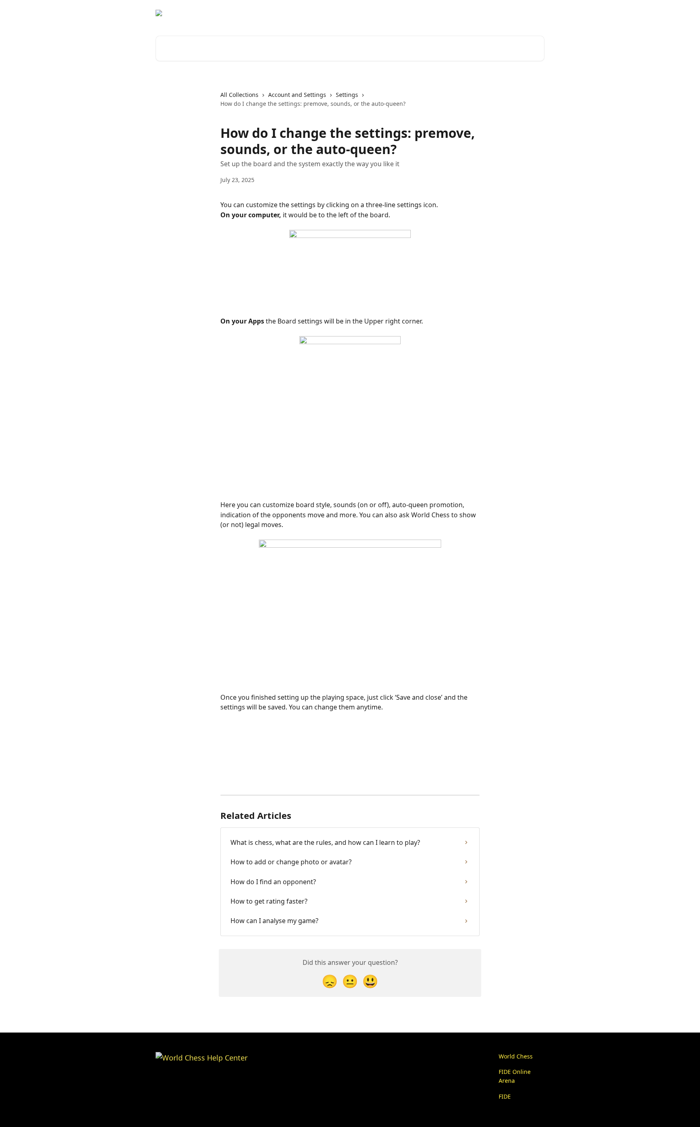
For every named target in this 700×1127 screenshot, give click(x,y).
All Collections (239, 95)
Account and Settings (297, 95)
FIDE (505, 1096)
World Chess (516, 1056)
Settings (347, 95)
